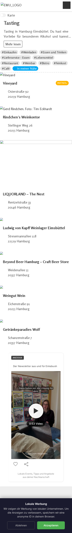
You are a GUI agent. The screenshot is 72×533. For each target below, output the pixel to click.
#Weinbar (29, 63)
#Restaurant (10, 63)
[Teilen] (26, 464)
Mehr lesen (13, 44)
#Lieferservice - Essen (16, 57)
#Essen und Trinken (53, 52)
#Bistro (44, 63)
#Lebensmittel (43, 57)
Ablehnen (21, 525)
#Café (6, 68)
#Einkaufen (9, 52)
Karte (11, 15)
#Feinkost (60, 63)
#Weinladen (28, 52)
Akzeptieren (51, 525)
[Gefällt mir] (15, 464)
